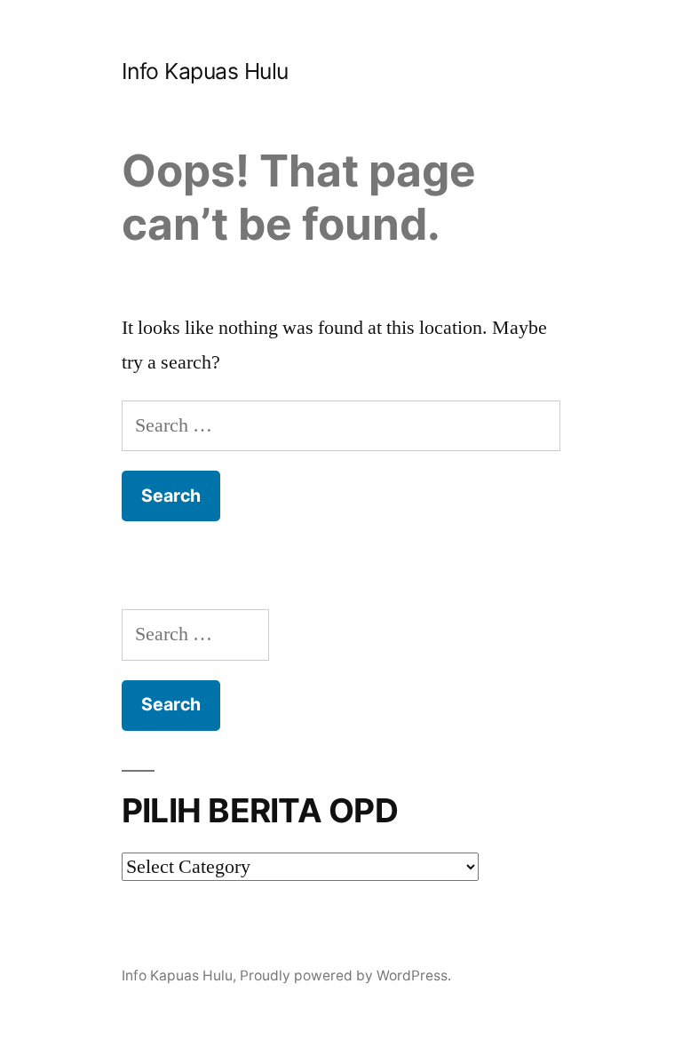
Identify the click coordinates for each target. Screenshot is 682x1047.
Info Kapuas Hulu (205, 71)
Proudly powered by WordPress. (345, 975)
